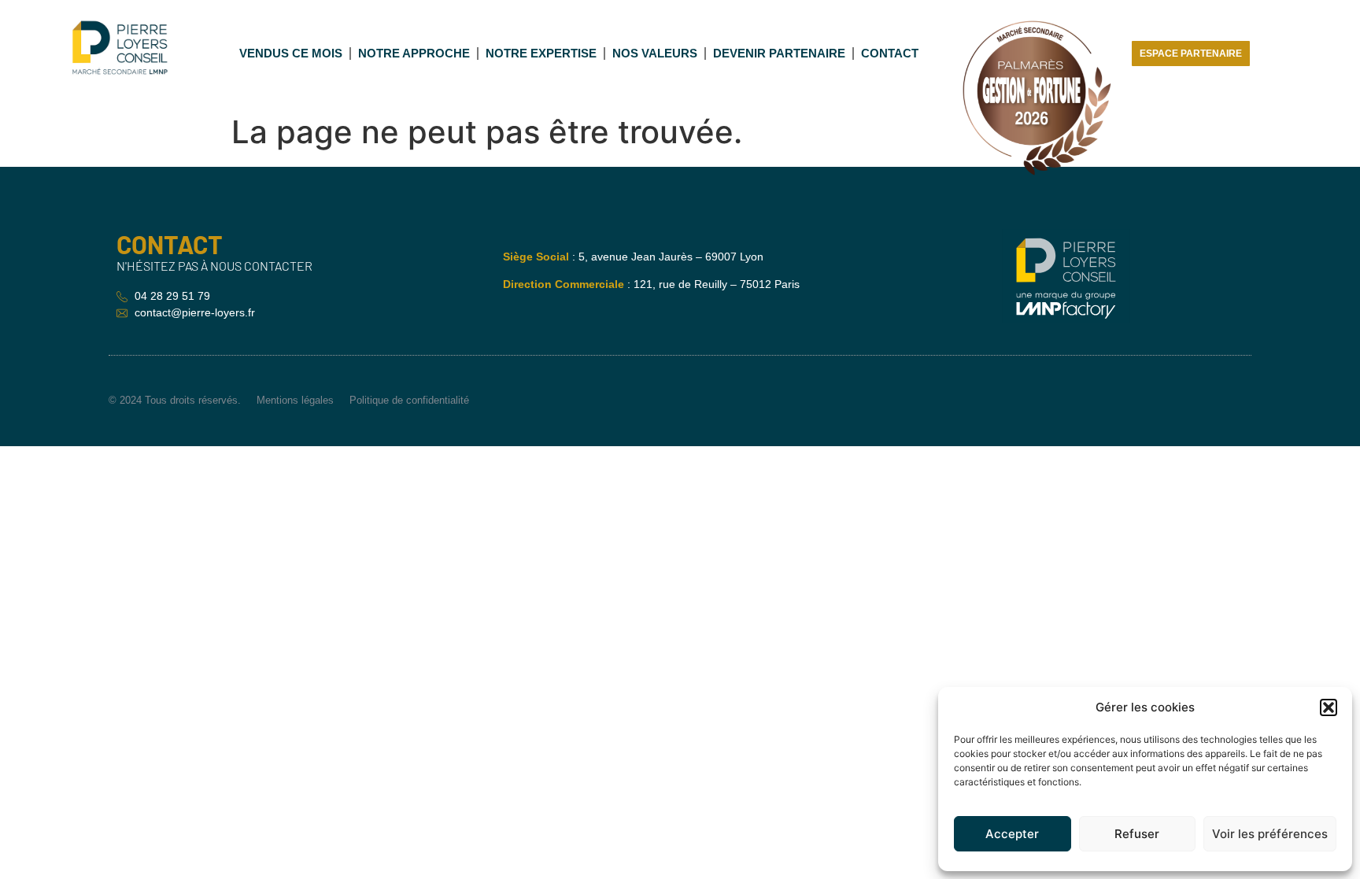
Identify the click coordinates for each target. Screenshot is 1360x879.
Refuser (1136, 833)
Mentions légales (295, 400)
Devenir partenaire (779, 53)
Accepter (1012, 833)
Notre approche (414, 53)
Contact (889, 53)
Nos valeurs (654, 53)
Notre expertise (541, 53)
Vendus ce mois (290, 53)
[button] (1328, 707)
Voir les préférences (1270, 833)
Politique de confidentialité (409, 400)
